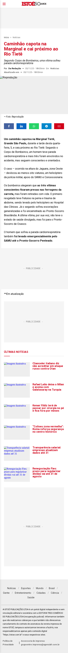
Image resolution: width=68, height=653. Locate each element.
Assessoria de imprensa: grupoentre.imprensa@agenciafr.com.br (40, 643)
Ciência (55, 592)
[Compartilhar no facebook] (9, 126)
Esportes (26, 588)
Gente (6, 592)
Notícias (16, 37)
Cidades (41, 592)
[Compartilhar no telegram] (46, 126)
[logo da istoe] (34, 4)
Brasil (52, 588)
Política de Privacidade (8, 643)
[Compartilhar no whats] (34, 126)
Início (6, 37)
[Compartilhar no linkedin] (21, 126)
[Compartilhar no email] (59, 126)
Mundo (40, 588)
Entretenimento (23, 592)
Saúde (30, 597)
